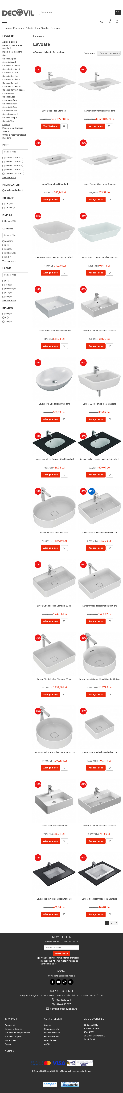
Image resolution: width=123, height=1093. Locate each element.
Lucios (8, 221)
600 (7, 241)
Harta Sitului (10, 1040)
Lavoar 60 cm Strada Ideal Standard (99, 330)
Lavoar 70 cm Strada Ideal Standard (99, 825)
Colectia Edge (8, 97)
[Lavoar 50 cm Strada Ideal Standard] (54, 306)
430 (7, 285)
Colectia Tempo (9, 117)
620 (7, 257)
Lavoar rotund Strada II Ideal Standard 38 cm (99, 679)
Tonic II (5, 131)
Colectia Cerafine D (11, 65)
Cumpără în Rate (51, 1029)
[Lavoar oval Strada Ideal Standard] (54, 379)
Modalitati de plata (13, 1036)
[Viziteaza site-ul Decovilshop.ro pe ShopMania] (70, 1084)
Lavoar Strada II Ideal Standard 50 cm (54, 606)
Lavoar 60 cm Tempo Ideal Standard (99, 404)
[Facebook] (52, 982)
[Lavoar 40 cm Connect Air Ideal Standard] (54, 232)
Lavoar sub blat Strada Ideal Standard (54, 899)
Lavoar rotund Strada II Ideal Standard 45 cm (54, 752)
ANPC (46, 1044)
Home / (9, 28)
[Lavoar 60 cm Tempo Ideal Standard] (100, 379)
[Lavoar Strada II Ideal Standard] (54, 508)
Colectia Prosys (9, 110)
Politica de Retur (51, 1036)
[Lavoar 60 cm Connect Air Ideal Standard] (100, 232)
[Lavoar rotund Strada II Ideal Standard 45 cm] (54, 727)
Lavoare (6, 124)
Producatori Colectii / (24, 28)
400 (7, 313)
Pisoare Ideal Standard (12, 128)
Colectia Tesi (8, 121)
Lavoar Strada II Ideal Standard (54, 532)
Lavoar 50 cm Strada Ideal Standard (54, 330)
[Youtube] (58, 982)
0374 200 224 (63, 999)
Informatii (11, 1018)
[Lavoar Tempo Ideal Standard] (54, 159)
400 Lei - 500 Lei (12, 165)
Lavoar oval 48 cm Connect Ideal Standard (54, 459)
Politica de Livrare (52, 1032)
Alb (6, 203)
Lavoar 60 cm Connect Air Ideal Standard (99, 257)
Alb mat (8, 207)
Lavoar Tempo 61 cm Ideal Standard (99, 184)
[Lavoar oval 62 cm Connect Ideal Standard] (100, 443)
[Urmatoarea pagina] (116, 923)
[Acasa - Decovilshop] (18, 12)
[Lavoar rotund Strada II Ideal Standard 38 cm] (100, 654)
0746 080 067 (63, 1004)
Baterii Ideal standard (12, 52)
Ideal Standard (12, 190)
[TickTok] (64, 982)
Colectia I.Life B (9, 104)
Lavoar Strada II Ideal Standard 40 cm (99, 752)
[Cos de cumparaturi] (117, 21)
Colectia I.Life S (9, 107)
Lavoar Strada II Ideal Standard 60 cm (99, 532)
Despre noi (10, 1025)
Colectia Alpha (9, 59)
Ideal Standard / (43, 28)
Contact (47, 1025)
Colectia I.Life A (9, 100)
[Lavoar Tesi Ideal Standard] (54, 86)
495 (7, 296)
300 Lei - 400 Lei (12, 161)
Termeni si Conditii (13, 1029)
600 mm (9, 253)
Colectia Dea (8, 93)
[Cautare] (118, 12)
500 (7, 249)
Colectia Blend (9, 62)
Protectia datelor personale (17, 1032)
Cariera (9, 1051)
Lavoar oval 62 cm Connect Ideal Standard (99, 459)
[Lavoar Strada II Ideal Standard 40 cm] (100, 727)
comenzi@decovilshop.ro (63, 1008)
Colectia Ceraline (10, 76)
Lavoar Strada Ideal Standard (54, 825)
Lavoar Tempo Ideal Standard (54, 184)
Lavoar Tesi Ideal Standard (54, 111)
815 (7, 292)
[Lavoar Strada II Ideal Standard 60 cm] (100, 508)
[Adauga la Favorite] (64, 126)
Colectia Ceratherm (11, 79)
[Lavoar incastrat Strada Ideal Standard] (100, 874)
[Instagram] (71, 982)
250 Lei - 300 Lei (12, 157)
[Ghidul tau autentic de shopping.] (50, 1084)
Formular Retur (51, 1040)
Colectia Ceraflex (10, 72)
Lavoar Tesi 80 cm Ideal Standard (99, 111)
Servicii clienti (53, 1018)
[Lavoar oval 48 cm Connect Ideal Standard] (54, 443)
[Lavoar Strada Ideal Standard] (54, 801)
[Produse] (5, 22)
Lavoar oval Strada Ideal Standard (54, 404)
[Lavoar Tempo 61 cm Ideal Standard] (100, 159)
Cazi (4, 55)
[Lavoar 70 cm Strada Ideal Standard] (100, 801)
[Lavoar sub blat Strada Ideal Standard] (54, 874)
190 (7, 321)
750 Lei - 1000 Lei (13, 173)
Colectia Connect (10, 83)
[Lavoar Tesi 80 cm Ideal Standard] (100, 86)
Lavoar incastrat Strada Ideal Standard (99, 899)
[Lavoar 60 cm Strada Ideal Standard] (100, 306)
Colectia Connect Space (13, 90)
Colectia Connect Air (11, 86)
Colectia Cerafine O (11, 69)
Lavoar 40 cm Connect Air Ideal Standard (54, 257)
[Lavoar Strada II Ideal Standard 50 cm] (54, 581)
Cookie (8, 1044)
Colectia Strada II (10, 114)
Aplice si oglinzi (9, 42)
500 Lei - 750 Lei (12, 169)
